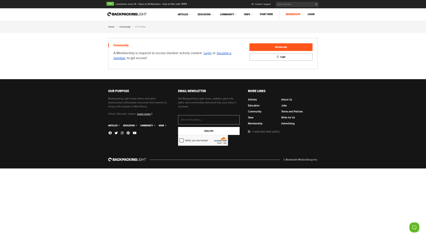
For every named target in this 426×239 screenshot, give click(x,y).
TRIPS (247, 14)
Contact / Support (262, 4)
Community (227, 14)
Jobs (284, 105)
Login (311, 14)
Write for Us (288, 117)
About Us (286, 99)
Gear (161, 125)
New (110, 3)
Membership (293, 14)
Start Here (266, 14)
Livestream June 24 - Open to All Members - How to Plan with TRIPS (151, 4)
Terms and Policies (292, 111)
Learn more (144, 114)
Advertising (288, 123)
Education (204, 14)
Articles (183, 14)
